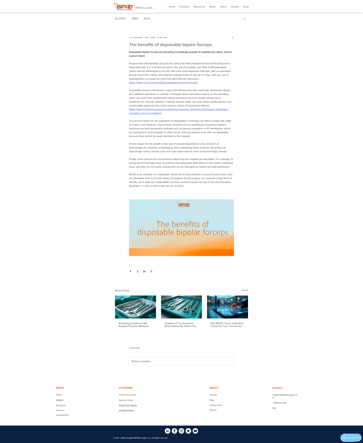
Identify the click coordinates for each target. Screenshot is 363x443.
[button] (244, 18)
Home (59, 394)
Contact (277, 388)
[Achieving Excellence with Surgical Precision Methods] (135, 307)
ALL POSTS (120, 18)
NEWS (135, 18)
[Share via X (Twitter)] (137, 271)
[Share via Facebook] (130, 271)
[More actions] (232, 37)
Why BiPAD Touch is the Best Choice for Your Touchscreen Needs (226, 325)
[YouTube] (195, 431)
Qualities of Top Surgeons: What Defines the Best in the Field (180, 325)
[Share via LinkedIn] (144, 271)
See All (245, 290)
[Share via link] (151, 271)
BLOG (147, 18)
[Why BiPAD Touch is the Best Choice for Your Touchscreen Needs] (227, 307)
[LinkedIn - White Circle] (167, 431)
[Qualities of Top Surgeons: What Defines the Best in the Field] (181, 307)
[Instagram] (181, 431)
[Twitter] (188, 431)
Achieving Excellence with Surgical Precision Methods (133, 325)
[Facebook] (174, 431)
